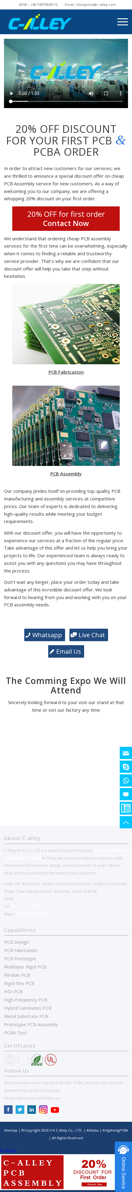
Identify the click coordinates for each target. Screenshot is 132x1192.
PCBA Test (15, 1033)
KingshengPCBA (115, 1130)
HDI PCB (13, 991)
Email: (70, 4)
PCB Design (16, 942)
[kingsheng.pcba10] (126, 767)
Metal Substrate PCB (26, 1016)
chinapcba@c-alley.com (96, 4)
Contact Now (66, 223)
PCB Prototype (20, 958)
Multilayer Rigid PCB (25, 967)
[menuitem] (38, 4)
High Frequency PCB (25, 1000)
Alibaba (93, 1130)
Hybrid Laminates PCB (28, 1008)
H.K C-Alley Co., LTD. (66, 1130)
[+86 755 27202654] (126, 808)
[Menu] (119, 21)
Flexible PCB (17, 975)
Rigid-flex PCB (19, 983)
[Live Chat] (126, 794)
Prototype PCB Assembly (31, 1024)
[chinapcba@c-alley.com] (126, 753)
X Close (8, 1150)
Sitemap (10, 1130)
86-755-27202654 (26, 906)
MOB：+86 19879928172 (38, 4)
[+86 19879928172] (126, 780)
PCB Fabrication (20, 950)
